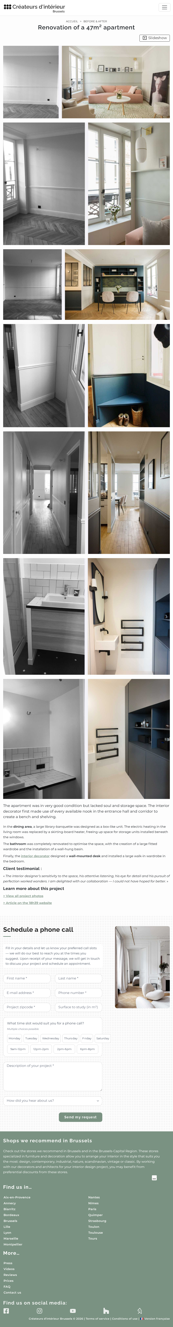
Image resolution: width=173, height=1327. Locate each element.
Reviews (10, 1275)
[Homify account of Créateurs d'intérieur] (140, 1311)
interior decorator (35, 856)
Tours (92, 1238)
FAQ (7, 1287)
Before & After (95, 21)
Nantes (94, 1197)
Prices (9, 1281)
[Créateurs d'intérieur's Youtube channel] (73, 1311)
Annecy (10, 1203)
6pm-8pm (87, 1049)
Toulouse (95, 1233)
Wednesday (50, 1038)
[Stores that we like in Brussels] (80, 1178)
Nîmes (93, 1203)
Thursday (70, 1038)
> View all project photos (23, 896)
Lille (7, 1227)
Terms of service (97, 1318)
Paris (92, 1209)
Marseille (11, 1238)
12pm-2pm (41, 1049)
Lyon (7, 1233)
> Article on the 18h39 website (27, 903)
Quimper (95, 1215)
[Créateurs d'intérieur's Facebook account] (6, 1311)
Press (8, 1263)
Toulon (93, 1227)
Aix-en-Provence (17, 1197)
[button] (86, 422)
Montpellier (13, 1244)
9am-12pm (18, 1049)
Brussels (10, 1221)
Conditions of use (125, 1318)
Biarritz (10, 1209)
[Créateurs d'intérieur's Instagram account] (39, 1311)
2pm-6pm (64, 1049)
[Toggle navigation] (164, 7)
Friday (86, 1038)
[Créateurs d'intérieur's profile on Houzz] (106, 1311)
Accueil (72, 21)
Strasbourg (97, 1221)
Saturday (102, 1038)
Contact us (12, 1292)
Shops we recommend (47, 1141)
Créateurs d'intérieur (38, 8)
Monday (14, 1038)
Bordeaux (11, 1215)
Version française (155, 1318)
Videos (9, 1269)
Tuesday (31, 1038)
